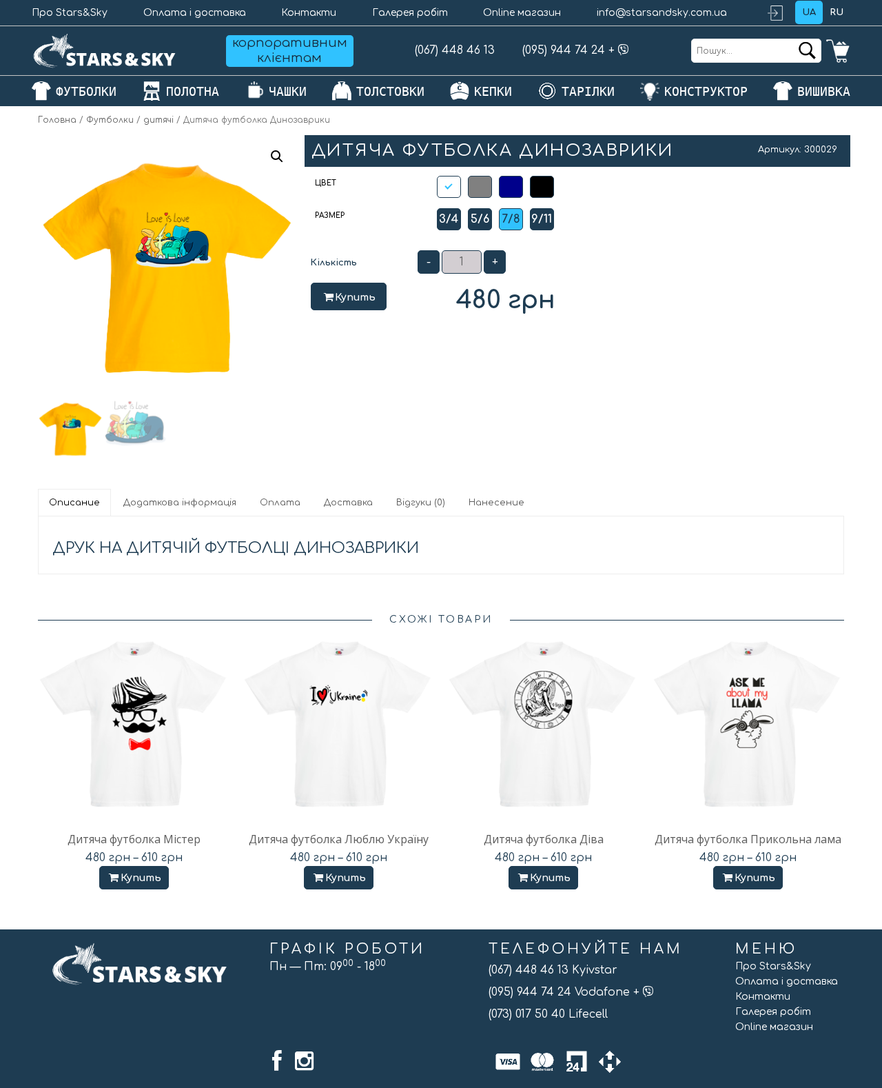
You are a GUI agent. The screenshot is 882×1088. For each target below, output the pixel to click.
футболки (86, 91)
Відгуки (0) (420, 502)
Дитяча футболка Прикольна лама (748, 839)
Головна (57, 120)
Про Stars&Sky (69, 13)
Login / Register (781, 13)
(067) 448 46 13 (455, 50)
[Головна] (105, 50)
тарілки (588, 91)
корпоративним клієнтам (289, 50)
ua (809, 12)
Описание (74, 502)
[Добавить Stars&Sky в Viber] (623, 50)
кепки (493, 91)
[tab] (75, 502)
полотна (192, 91)
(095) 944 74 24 (563, 50)
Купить (355, 297)
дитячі (158, 120)
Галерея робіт (410, 13)
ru (836, 12)
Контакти (308, 13)
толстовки (390, 91)
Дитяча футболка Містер (134, 839)
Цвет (325, 183)
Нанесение (496, 502)
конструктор (706, 91)
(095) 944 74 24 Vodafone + (566, 992)
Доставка (348, 502)
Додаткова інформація (179, 502)
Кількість (333, 263)
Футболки (110, 120)
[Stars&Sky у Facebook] (277, 1061)
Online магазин (522, 13)
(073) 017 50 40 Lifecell (548, 1014)
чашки (288, 91)
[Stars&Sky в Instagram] (304, 1061)
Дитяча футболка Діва (544, 839)
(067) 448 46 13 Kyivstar (553, 970)
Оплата (280, 502)
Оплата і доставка (194, 13)
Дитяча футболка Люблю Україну (339, 839)
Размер (330, 215)
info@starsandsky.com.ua (662, 13)
